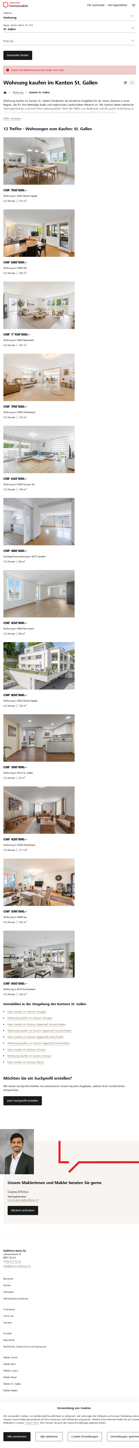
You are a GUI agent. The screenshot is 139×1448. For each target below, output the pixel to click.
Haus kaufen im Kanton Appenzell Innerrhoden (35, 1036)
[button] (133, 5)
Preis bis (8, 41)
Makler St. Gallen (12, 1383)
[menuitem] (96, 5)
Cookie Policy (32, 1422)
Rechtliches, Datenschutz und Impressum (24, 1346)
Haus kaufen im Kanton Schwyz (26, 1049)
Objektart (7, 13)
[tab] (125, 82)
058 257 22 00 (13, 1261)
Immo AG (8, 1316)
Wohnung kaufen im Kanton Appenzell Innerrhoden (38, 1043)
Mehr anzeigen (12, 118)
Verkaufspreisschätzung (15, 1298)
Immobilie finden (18, 55)
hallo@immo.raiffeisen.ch (16, 1266)
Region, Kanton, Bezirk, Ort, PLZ (18, 25)
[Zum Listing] (39, 161)
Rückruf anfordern (23, 1210)
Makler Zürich (10, 1357)
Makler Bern (9, 1364)
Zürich (7, 112)
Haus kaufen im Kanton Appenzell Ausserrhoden (36, 1024)
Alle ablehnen (49, 1436)
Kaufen (7, 1285)
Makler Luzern (10, 1370)
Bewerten (8, 1278)
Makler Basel (9, 1377)
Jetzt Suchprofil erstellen (22, 1100)
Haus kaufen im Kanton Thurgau (26, 1011)
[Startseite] (5, 92)
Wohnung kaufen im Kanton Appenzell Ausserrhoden (39, 1030)
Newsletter (9, 1340)
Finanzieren (9, 1309)
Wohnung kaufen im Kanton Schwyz (29, 1055)
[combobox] (66, 29)
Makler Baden (10, 1390)
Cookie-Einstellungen (84, 1436)
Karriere (7, 1322)
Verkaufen (8, 1292)
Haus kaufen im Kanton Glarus (25, 1062)
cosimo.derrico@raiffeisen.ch (23, 1200)
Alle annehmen (17, 1436)
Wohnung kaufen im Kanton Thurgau (29, 1018)
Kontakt (7, 1333)
